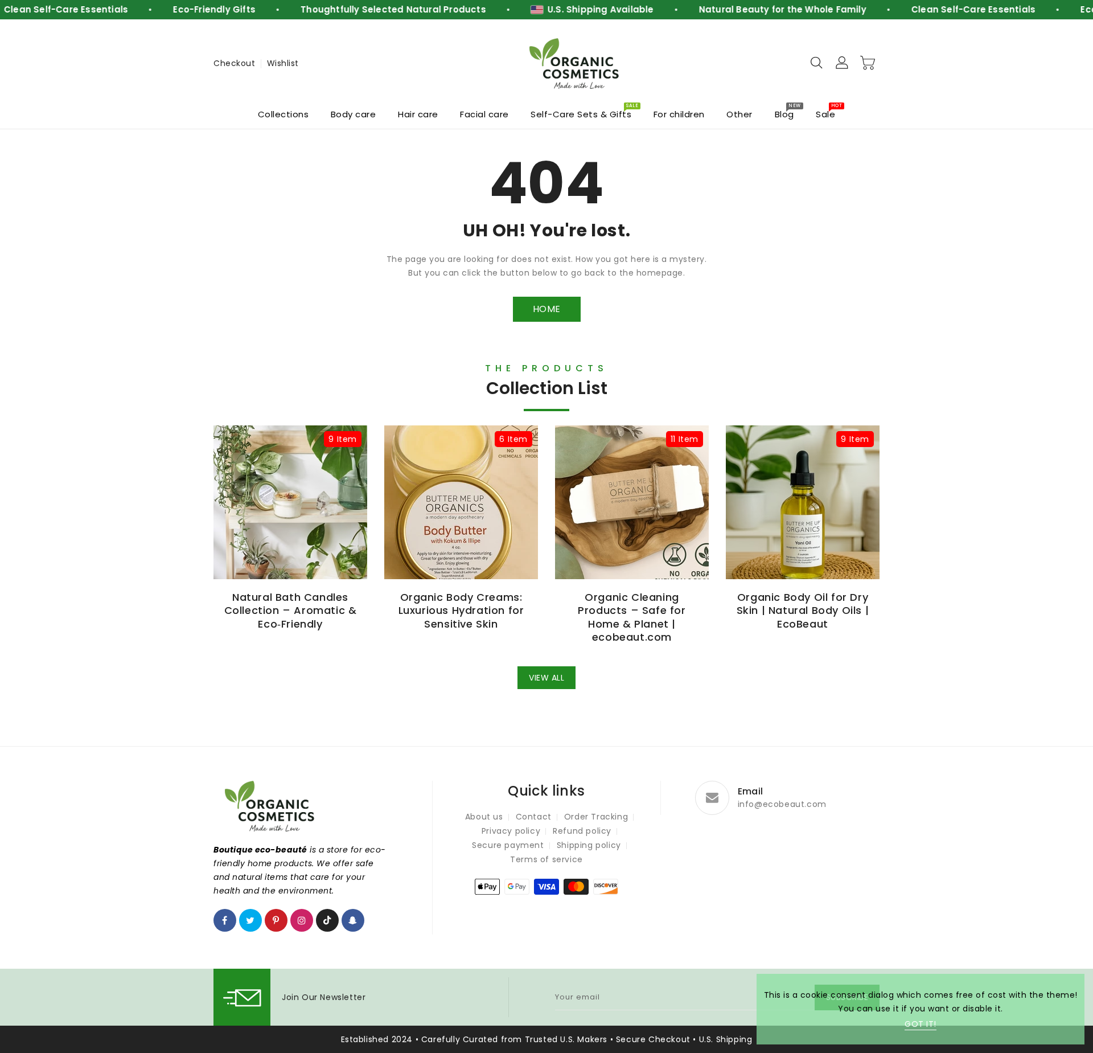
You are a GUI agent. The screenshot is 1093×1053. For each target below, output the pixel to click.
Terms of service (546, 859)
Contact (534, 816)
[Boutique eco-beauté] (575, 63)
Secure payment (508, 845)
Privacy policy (511, 831)
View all (546, 677)
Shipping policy (589, 845)
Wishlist (283, 63)
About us (484, 816)
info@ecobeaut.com (782, 804)
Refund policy (582, 831)
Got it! (920, 1024)
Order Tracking (596, 816)
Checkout (234, 63)
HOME (547, 309)
